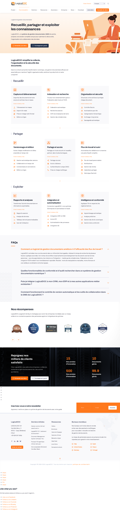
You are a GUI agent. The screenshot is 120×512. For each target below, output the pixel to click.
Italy (75, 444)
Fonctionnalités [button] (23, 10)
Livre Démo (55, 444)
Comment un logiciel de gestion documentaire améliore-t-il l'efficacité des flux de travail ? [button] (62, 249)
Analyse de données (23, 216)
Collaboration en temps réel (25, 163)
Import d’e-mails (22, 110)
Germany (76, 450)
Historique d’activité (90, 173)
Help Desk (54, 441)
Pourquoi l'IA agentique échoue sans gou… (37, 443)
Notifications (88, 163)
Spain (94, 444)
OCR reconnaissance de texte (59, 114)
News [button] (72, 10)
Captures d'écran (56, 435)
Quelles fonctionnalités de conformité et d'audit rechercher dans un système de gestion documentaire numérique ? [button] (61, 272)
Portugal (95, 450)
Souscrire (112, 407)
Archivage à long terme (91, 117)
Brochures (54, 429)
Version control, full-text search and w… (38, 427)
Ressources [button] (43, 10)
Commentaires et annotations (26, 167)
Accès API (53, 219)
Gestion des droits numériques (93, 220)
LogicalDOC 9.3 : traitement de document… (38, 432)
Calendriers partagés (90, 170)
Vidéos (53, 426)
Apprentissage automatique (92, 213)
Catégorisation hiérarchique (92, 114)
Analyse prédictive (89, 216)
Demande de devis (102, 10)
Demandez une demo (21, 45)
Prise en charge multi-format (25, 114)
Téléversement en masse (24, 107)
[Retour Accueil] (19, 4)
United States (78, 447)
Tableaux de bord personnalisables (27, 220)
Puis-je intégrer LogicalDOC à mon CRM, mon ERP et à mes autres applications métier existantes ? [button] (60, 282)
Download (81, 10)
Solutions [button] (34, 10)
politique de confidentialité (81, 464)
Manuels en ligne (56, 438)
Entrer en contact (17, 447)
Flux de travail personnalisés (92, 160)
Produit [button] (13, 10)
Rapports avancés (22, 213)
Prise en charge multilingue (58, 170)
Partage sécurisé (55, 160)
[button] (108, 3)
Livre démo (91, 10)
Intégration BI (54, 225)
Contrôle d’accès (89, 107)
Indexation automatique (57, 107)
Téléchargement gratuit (40, 45)
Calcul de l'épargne (57, 432)
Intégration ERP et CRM (57, 216)
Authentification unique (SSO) (59, 167)
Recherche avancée (56, 110)
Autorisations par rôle (91, 110)
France (94, 447)
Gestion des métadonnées (58, 117)
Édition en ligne (21, 117)
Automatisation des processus (59, 222)
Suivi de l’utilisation (22, 223)
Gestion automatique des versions (27, 160)
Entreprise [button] (64, 10)
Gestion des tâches (90, 167)
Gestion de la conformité (91, 223)
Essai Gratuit (87, 3)
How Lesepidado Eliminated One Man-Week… (39, 448)
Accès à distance (55, 163)
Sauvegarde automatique (91, 120)
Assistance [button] (54, 10)
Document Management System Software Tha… (38, 437)
